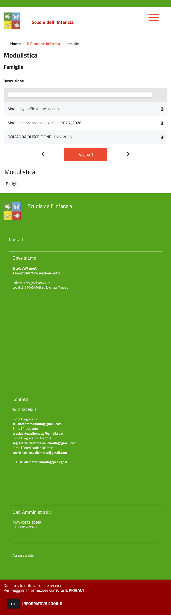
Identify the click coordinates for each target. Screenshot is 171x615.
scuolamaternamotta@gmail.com (37, 423)
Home (15, 44)
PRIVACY (76, 590)
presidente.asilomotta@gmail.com (37, 433)
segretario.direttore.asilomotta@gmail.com (44, 443)
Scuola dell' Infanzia (53, 22)
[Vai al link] (162, 109)
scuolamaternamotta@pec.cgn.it (43, 461)
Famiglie (12, 183)
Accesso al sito (23, 555)
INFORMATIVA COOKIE (42, 604)
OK (13, 604)
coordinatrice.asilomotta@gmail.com (39, 452)
